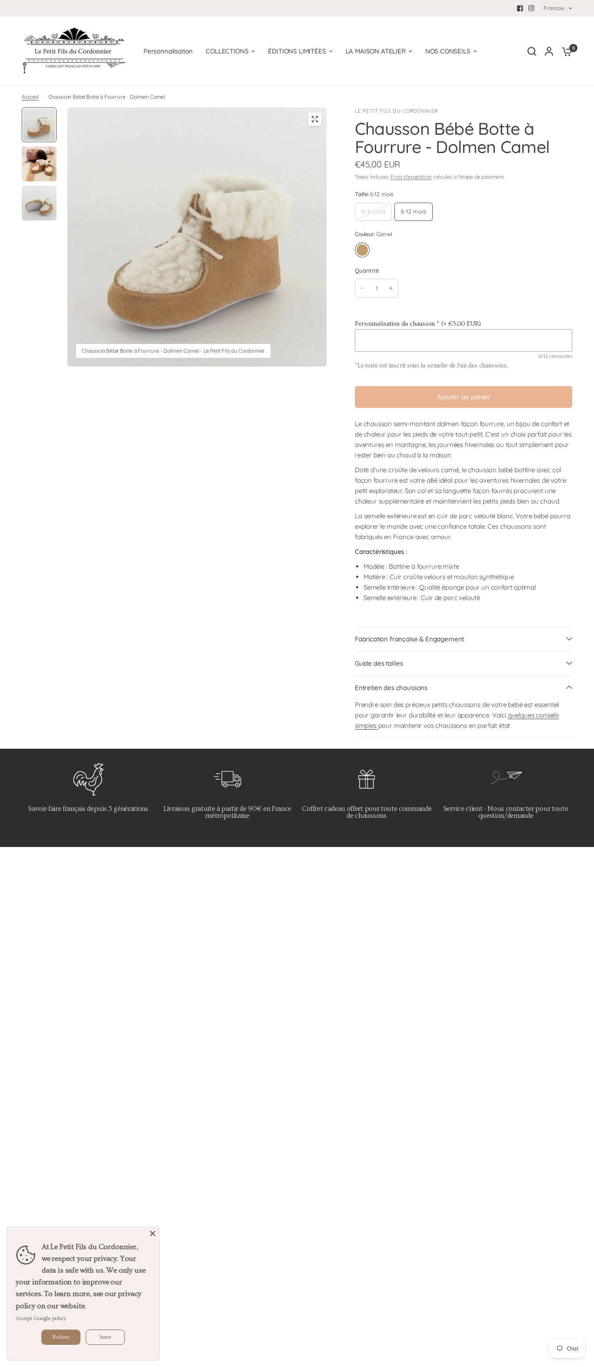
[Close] (152, 1233)
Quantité (367, 270)
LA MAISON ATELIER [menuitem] (376, 51)
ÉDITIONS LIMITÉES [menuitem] (297, 51)
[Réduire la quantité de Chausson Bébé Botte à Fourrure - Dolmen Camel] (362, 288)
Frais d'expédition (411, 176)
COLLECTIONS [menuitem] (227, 51)
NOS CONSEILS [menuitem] (448, 51)
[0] (564, 51)
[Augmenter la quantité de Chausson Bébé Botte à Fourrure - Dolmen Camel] (391, 288)
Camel (362, 250)
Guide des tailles (379, 663)
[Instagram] (531, 8)
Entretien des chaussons (391, 688)
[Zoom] (314, 119)
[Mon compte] (549, 51)
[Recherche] (532, 51)
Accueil (30, 96)
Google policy (49, 1318)
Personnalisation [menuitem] (168, 51)
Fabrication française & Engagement (409, 639)
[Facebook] (520, 8)
